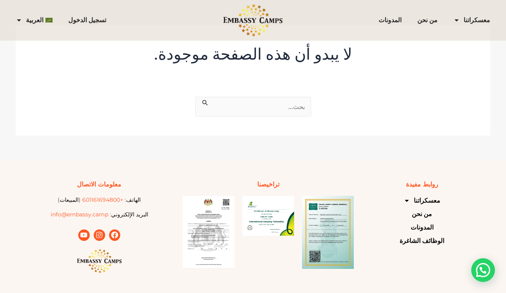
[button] (483, 270)
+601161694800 (102, 199)
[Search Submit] (204, 101)
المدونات (390, 20)
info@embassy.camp (79, 214)
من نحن (427, 20)
